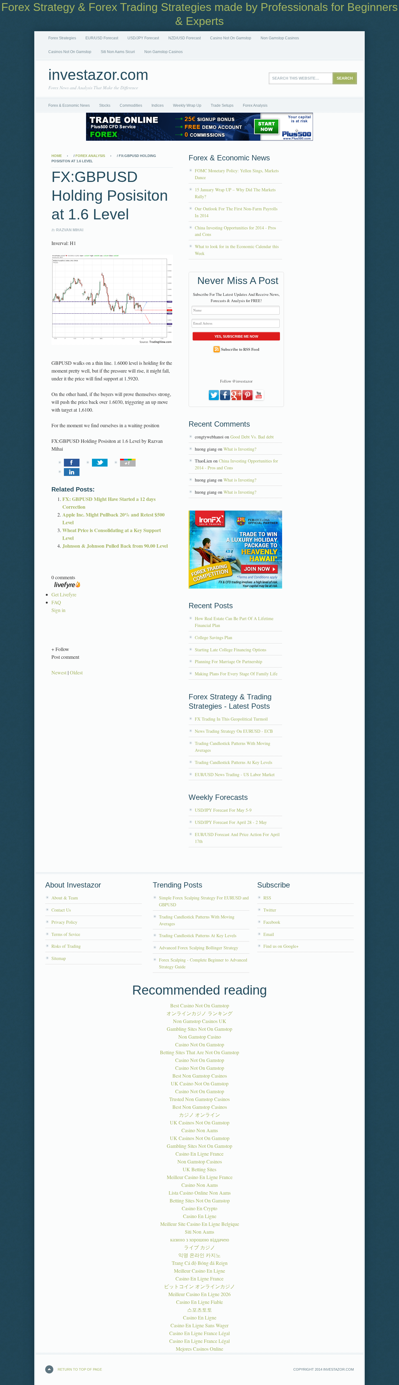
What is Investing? (240, 449)
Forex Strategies (62, 38)
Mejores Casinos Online (199, 1348)
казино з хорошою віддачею (199, 1239)
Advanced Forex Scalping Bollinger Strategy (198, 948)
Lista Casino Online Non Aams (200, 1192)
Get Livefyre (63, 594)
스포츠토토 (199, 1309)
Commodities (131, 105)
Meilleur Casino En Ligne (199, 1270)
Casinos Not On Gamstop (69, 52)
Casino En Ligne (199, 1216)
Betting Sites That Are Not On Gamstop (199, 1052)
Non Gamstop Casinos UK (199, 1021)
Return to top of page (80, 1369)
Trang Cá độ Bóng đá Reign (200, 1263)
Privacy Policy (64, 922)
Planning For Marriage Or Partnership (228, 661)
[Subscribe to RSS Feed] (217, 349)
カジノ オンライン (199, 1114)
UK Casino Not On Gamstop (199, 1083)
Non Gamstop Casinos (280, 38)
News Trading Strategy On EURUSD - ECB (234, 731)
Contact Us (61, 910)
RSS (267, 898)
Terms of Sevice (65, 934)
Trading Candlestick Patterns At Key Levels (233, 762)
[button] (112, 649)
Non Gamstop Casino (199, 1036)
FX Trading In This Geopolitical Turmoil (231, 719)
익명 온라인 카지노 (199, 1255)
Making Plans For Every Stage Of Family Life (236, 674)
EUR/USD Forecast (101, 38)
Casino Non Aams (199, 1130)
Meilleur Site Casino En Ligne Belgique (199, 1224)
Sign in (58, 610)
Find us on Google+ (281, 946)
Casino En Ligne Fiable (199, 1302)
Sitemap (58, 958)
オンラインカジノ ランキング (199, 1013)
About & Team (64, 898)
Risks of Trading (66, 946)
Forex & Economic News (69, 105)
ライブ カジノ (199, 1247)
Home (56, 156)
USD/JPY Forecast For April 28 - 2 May (231, 822)
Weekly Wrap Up (187, 105)
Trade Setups (222, 105)
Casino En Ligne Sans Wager (199, 1325)
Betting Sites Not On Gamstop (200, 1200)
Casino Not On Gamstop (230, 38)
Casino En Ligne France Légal (199, 1333)
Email (268, 934)
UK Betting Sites (199, 1169)
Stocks (104, 105)
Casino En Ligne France (199, 1153)
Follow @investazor (236, 381)
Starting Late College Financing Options (230, 650)
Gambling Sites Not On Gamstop (199, 1028)
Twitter (269, 910)
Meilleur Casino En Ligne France (200, 1177)
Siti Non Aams (199, 1231)
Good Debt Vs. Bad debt (252, 437)
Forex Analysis (255, 105)
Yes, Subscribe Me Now (236, 336)
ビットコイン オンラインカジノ (199, 1286)
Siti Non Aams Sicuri (118, 52)
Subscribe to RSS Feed (240, 349)
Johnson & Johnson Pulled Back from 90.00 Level (115, 545)
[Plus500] (199, 138)
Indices (157, 105)
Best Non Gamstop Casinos (199, 1075)
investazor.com (98, 74)
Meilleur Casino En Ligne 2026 (199, 1294)
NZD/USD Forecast (184, 38)
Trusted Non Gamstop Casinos (199, 1099)
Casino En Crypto (199, 1208)
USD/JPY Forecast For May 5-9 (223, 810)
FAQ (56, 602)
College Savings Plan (213, 637)
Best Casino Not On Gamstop (199, 1005)
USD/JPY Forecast (143, 38)
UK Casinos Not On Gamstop (199, 1122)
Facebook (271, 922)
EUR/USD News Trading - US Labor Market (235, 774)
